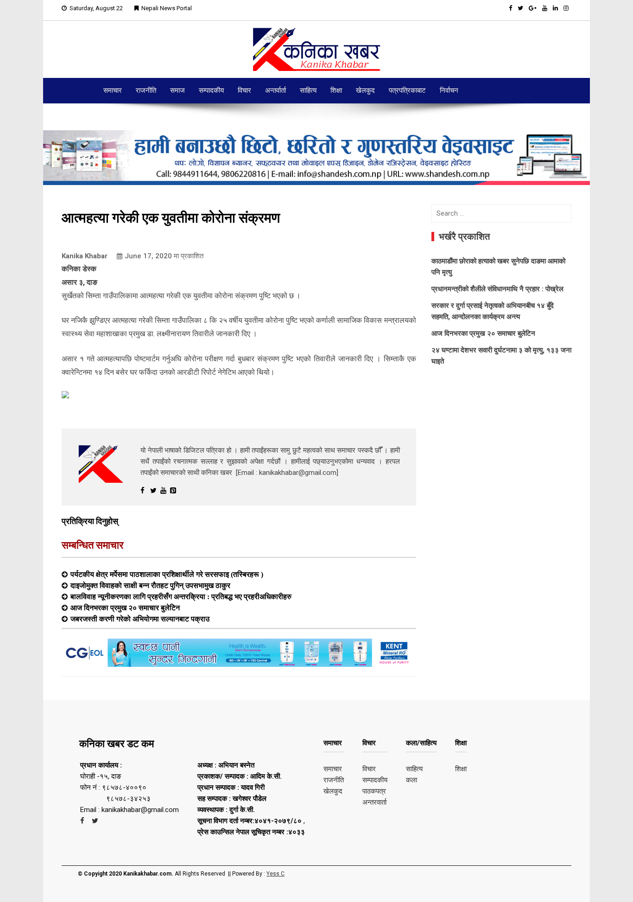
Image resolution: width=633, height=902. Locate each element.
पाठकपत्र (374, 791)
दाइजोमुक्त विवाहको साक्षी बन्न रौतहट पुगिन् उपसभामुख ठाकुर (150, 585)
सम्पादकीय (211, 90)
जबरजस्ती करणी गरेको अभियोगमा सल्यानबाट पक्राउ (139, 618)
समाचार (112, 90)
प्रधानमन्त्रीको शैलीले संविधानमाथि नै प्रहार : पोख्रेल (497, 289)
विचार (244, 90)
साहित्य (308, 90)
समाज (177, 90)
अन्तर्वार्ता (275, 90)
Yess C (275, 873)
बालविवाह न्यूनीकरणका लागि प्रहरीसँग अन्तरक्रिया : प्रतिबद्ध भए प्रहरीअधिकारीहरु (180, 596)
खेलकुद (365, 90)
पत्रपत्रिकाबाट (407, 90)
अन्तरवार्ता (374, 802)
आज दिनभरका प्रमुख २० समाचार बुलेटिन (125, 607)
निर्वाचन (449, 90)
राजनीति (146, 90)
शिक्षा (336, 90)
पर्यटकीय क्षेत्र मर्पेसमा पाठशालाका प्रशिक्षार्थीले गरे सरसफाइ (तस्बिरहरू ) (166, 574)
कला (411, 780)
